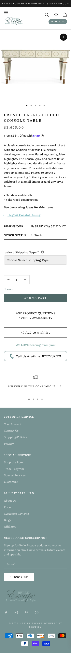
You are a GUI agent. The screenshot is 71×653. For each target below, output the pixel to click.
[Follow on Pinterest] (26, 613)
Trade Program (14, 469)
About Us (10, 500)
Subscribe (19, 577)
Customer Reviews (16, 513)
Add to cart (35, 298)
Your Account (12, 424)
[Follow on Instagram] (16, 613)
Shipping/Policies (15, 437)
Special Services (15, 475)
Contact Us (11, 430)
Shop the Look (13, 462)
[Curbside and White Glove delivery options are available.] (42, 252)
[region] (35, 383)
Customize (11, 482)
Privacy (9, 443)
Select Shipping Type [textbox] (35, 251)
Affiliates (57, 21)
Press (7, 507)
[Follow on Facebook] (6, 613)
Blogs (7, 520)
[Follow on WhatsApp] (37, 613)
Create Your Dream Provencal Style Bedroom (35, 3)
